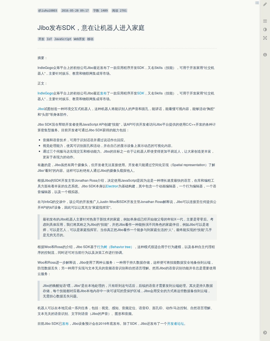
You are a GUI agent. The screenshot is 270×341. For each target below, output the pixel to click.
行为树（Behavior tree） (115, 246)
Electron (112, 186)
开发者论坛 (175, 323)
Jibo (41, 108)
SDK (140, 93)
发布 (103, 93)
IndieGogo (45, 93)
